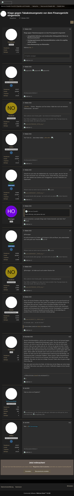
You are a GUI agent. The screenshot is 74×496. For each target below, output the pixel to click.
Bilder (5, 413)
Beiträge (6, 52)
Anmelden (28, 471)
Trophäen (6, 93)
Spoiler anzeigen (31, 56)
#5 (70, 170)
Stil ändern (70, 486)
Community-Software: (37, 493)
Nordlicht (48, 137)
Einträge (6, 415)
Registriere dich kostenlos (41, 466)
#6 (70, 206)
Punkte (5, 50)
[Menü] (71, 2)
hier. (30, 47)
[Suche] (62, 2)
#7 (70, 230)
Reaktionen (6, 48)
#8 (70, 267)
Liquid (36, 375)
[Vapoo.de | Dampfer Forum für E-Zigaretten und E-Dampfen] (6, 3)
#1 (70, 29)
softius (27, 106)
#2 (70, 67)
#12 (70, 422)
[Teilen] (72, 22)
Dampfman (13, 18)
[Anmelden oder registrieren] (67, 2)
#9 (70, 297)
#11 (70, 388)
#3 (70, 103)
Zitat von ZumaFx (33, 211)
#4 (70, 134)
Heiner (39, 326)
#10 (70, 336)
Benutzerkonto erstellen (42, 471)
